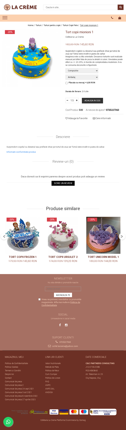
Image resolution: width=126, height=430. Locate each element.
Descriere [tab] (63, 137)
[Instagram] (66, 325)
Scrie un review (63, 183)
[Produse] (5, 18)
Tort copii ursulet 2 (63, 257)
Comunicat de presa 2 (14, 385)
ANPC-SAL (49, 389)
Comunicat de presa (13, 381)
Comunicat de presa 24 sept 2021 (19, 389)
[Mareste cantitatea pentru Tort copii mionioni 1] (77, 100)
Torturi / (39, 25)
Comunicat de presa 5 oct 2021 (18, 392)
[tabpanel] (31, 58)
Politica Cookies (11, 367)
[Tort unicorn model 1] (103, 235)
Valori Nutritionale (53, 363)
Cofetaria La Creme (74, 37)
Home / (31, 25)
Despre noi (9, 374)
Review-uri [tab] (63, 161)
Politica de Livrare (52, 378)
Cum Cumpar (51, 374)
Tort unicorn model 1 (103, 257)
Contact (8, 378)
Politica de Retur (52, 370)
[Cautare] (121, 7)
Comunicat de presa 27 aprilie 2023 (20, 399)
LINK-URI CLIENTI (54, 357)
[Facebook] (60, 325)
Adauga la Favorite (77, 118)
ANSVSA (49, 392)
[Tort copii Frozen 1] (22, 235)
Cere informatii (103, 118)
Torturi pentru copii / (53, 25)
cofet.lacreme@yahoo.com (65, 346)
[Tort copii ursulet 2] (63, 235)
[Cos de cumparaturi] (120, 18)
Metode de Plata (52, 367)
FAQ (47, 381)
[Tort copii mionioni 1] (31, 58)
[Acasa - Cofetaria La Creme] (20, 7)
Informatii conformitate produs (21, 152)
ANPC (48, 385)
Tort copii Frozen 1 (23, 257)
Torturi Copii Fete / (71, 25)
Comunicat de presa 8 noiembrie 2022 (21, 396)
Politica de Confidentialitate (16, 363)
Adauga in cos (92, 100)
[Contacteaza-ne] (112, 18)
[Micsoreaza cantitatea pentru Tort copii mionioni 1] (67, 100)
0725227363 (65, 342)
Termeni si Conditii (13, 370)
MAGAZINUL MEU (14, 357)
